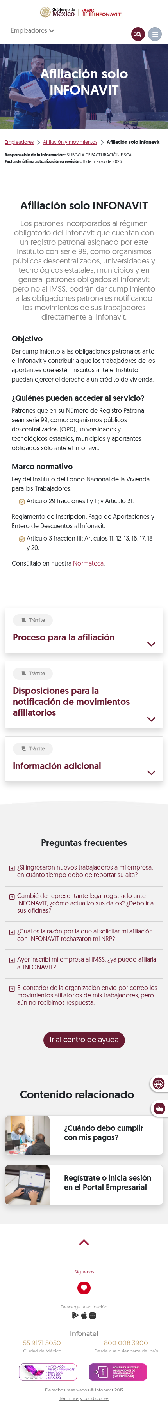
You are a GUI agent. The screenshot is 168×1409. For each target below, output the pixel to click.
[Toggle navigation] (138, 34)
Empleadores (30, 31)
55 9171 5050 (42, 1343)
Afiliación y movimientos (70, 142)
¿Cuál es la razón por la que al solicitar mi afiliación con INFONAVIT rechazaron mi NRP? (85, 935)
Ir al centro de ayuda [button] (84, 1040)
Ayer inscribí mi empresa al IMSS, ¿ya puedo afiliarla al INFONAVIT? (86, 964)
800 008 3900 (126, 1343)
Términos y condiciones (84, 1398)
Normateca (88, 564)
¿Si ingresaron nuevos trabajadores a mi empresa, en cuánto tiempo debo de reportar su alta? (85, 872)
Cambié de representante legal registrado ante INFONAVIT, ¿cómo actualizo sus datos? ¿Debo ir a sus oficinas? (85, 903)
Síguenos (84, 1272)
